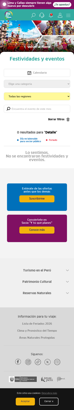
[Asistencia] (41, 15)
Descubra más (49, 393)
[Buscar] (33, 15)
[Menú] (68, 15)
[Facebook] (18, 362)
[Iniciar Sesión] (60, 15)
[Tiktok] (38, 362)
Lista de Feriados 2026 (37, 324)
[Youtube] (57, 362)
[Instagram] (28, 362)
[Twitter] (47, 362)
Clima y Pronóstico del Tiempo (37, 331)
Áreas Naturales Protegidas (37, 338)
